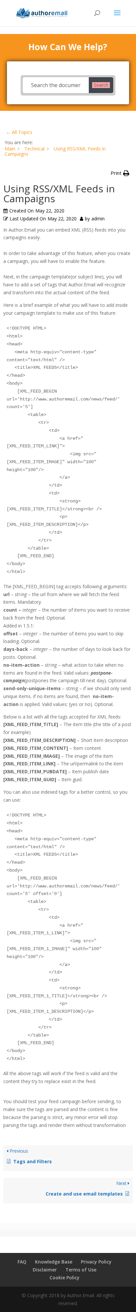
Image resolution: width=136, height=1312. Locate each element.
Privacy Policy (96, 1262)
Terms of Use (80, 1269)
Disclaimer (45, 1269)
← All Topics (19, 132)
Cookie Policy (65, 1277)
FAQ (21, 1262)
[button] (120, 173)
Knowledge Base (53, 1262)
